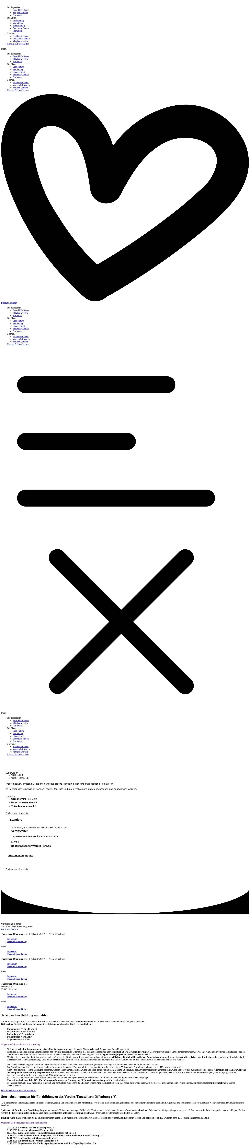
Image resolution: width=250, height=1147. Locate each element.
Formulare (17, 15)
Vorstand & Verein (21, 38)
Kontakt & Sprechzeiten (18, 44)
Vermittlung (18, 23)
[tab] (125, 1044)
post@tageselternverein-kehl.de (31, 845)
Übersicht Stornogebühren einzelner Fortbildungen (24, 1122)
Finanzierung (19, 25)
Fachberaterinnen (21, 36)
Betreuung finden (21, 28)
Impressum (12, 939)
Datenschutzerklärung (17, 941)
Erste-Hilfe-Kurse (21, 10)
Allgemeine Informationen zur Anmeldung (20, 1044)
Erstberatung (18, 20)
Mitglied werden (20, 12)
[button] (125, 49)
